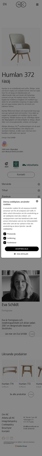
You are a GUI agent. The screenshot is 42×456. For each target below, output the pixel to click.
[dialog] (21, 228)
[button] (21, 254)
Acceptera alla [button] (21, 249)
